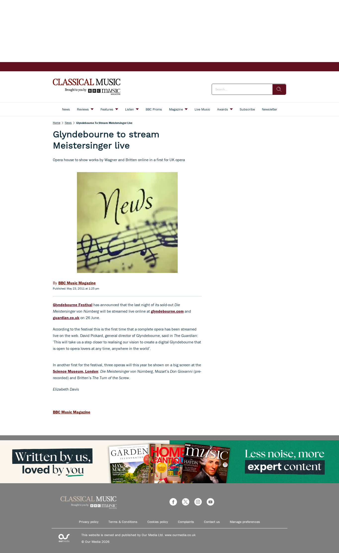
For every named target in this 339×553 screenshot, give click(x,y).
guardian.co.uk (66, 317)
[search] (279, 89)
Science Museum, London (75, 371)
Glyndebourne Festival (72, 304)
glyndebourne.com (167, 311)
